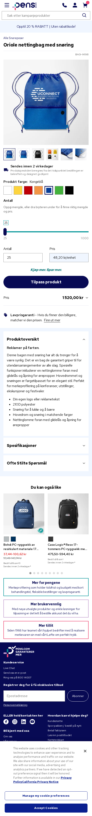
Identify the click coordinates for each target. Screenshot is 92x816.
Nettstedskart (56, 740)
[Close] (85, 751)
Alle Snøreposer (13, 38)
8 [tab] (58, 573)
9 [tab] (62, 573)
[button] (6, 539)
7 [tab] (54, 573)
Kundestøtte (55, 721)
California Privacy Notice (40, 782)
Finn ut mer (52, 320)
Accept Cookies (46, 808)
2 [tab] (34, 573)
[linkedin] (24, 723)
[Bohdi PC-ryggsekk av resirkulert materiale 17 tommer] (23, 513)
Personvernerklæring (15, 705)
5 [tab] (46, 573)
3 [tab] (38, 573)
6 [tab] (50, 573)
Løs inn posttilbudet (60, 735)
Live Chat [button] (9, 668)
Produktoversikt (23, 339)
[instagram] (15, 723)
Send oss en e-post (14, 673)
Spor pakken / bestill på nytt (64, 725)
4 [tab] (42, 573)
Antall (7, 248)
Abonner (78, 696)
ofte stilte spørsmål (27, 463)
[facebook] (6, 723)
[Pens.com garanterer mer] (18, 652)
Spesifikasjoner (22, 445)
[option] (7, 190)
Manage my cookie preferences (46, 796)
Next (83, 154)
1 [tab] (30, 573)
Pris (52, 248)
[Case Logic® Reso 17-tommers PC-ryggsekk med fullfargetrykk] (68, 513)
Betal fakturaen (57, 730)
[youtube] (32, 723)
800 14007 (24, 677)
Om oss (7, 736)
